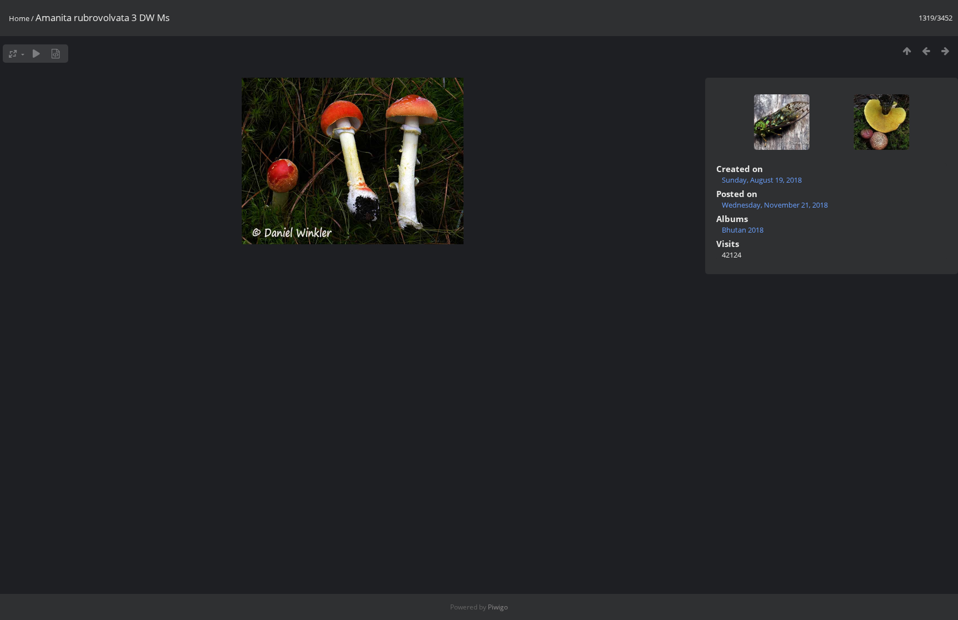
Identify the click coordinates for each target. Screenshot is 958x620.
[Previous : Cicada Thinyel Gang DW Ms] (926, 50)
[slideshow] (36, 53)
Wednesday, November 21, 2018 (775, 205)
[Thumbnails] (906, 50)
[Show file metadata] (55, 53)
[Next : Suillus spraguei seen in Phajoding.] (945, 50)
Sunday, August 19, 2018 (762, 180)
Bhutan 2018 (742, 230)
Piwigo (498, 607)
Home (19, 18)
